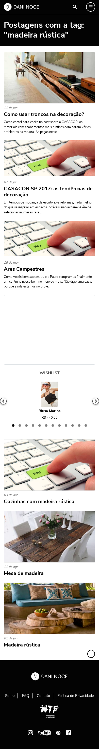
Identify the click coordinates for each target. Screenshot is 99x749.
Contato (43, 695)
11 (79, 425)
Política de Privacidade (75, 695)
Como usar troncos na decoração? (44, 114)
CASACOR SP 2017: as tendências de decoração (48, 192)
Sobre (10, 695)
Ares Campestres (24, 269)
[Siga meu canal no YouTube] (44, 732)
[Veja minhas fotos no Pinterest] (58, 732)
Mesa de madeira (24, 573)
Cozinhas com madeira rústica (39, 502)
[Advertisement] (49, 329)
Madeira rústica (22, 645)
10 (72, 425)
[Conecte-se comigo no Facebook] (68, 732)
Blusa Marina (50, 411)
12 (86, 425)
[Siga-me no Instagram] (30, 732)
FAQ (25, 695)
